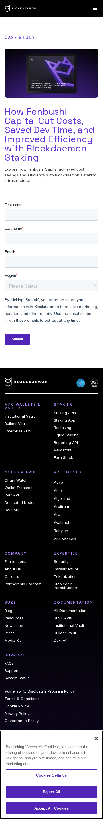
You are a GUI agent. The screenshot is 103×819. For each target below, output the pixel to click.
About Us (13, 569)
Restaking (62, 428)
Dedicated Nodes (20, 502)
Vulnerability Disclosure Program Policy (40, 691)
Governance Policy (22, 721)
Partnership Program (23, 584)
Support (12, 670)
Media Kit (13, 640)
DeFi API (12, 510)
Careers (12, 576)
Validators (63, 450)
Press (10, 633)
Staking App (64, 420)
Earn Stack (63, 457)
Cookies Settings (51, 775)
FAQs (9, 663)
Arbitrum (61, 506)
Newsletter (14, 625)
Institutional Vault (20, 416)
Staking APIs (65, 413)
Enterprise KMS (18, 431)
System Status (17, 678)
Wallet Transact (19, 488)
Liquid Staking (66, 435)
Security (61, 561)
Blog (8, 611)
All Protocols (65, 539)
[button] (95, 9)
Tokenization (65, 576)
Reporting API (66, 442)
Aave (58, 482)
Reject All (51, 792)
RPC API (12, 495)
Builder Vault (16, 424)
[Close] (96, 738)
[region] (51, 774)
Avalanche (63, 522)
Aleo (58, 490)
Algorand (62, 498)
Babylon (61, 530)
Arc (57, 514)
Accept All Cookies (51, 808)
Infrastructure (66, 569)
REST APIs (63, 618)
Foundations (15, 561)
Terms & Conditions (22, 699)
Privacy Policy (17, 713)
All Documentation (70, 611)
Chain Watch (16, 480)
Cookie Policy (17, 706)
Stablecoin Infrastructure (66, 586)
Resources (14, 618)
